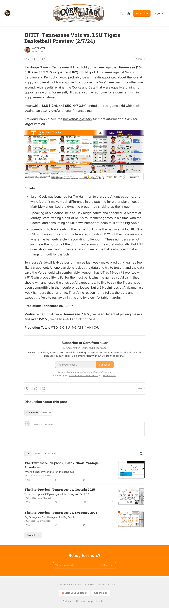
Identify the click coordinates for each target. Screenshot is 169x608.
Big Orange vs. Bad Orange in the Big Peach (49, 517)
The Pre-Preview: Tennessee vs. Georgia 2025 (59, 489)
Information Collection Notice (83, 375)
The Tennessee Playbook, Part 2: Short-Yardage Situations (61, 465)
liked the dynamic (67, 206)
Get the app (100, 592)
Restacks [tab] (46, 412)
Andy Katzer (38, 48)
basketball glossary (77, 119)
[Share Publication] (128, 13)
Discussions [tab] (50, 453)
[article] (84, 471)
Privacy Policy (109, 375)
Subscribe (142, 13)
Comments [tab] (32, 412)
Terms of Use (100, 372)
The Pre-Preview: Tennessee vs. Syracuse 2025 (60, 512)
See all (31, 535)
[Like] (27, 59)
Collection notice (106, 584)
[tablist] (38, 412)
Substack (68, 601)
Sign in (158, 13)
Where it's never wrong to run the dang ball (49, 471)
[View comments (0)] (35, 59)
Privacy (82, 584)
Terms (91, 584)
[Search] (121, 13)
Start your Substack (76, 592)
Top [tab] (28, 453)
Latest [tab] (37, 453)
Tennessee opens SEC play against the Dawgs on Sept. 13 (56, 494)
